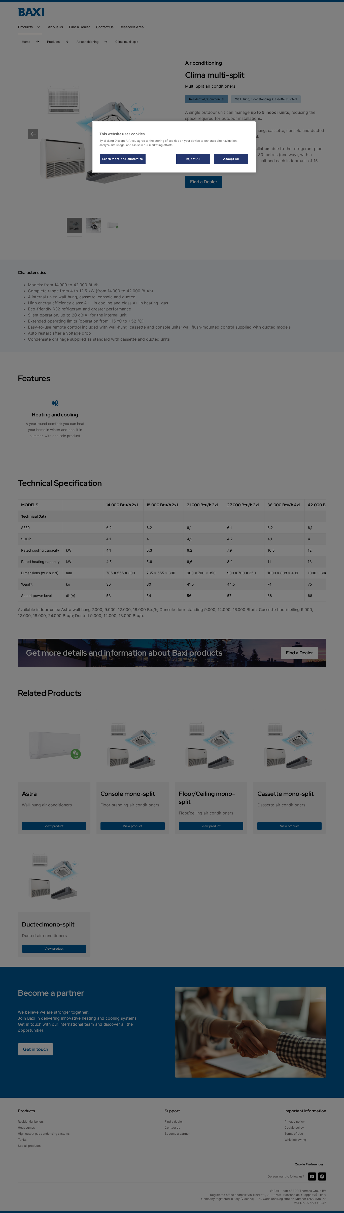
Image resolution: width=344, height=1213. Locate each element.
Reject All (193, 159)
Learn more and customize (122, 159)
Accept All (231, 159)
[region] (174, 147)
